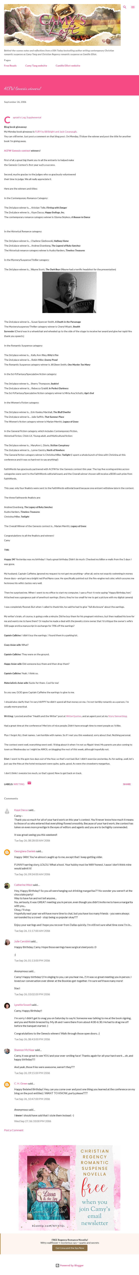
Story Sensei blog (117, 716)
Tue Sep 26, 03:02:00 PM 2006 (32, 994)
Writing (19, 784)
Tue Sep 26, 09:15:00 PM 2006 (32, 1072)
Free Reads (10, 65)
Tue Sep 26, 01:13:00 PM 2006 (32, 960)
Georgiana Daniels (25, 851)
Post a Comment (13, 1130)
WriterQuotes (73, 716)
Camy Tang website (36, 65)
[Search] (125, 6)
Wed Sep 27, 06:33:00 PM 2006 (32, 1121)
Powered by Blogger (71, 1265)
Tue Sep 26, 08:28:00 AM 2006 (32, 840)
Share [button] (127, 784)
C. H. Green (20, 1083)
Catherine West (23, 884)
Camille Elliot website (68, 65)
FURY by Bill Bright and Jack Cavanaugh (56, 131)
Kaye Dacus (21, 809)
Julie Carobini (22, 941)
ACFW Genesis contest (17, 150)
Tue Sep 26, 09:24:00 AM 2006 (32, 874)
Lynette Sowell (22, 1004)
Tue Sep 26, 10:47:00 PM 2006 (32, 1098)
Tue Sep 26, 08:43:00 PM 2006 (32, 1039)
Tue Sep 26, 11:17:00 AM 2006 (32, 930)
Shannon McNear (24, 1049)
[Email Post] (29, 784)
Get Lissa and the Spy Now (70, 1247)
